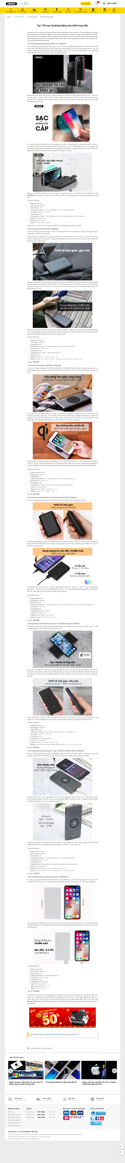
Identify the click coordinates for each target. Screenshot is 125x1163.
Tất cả (9, 17)
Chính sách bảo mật (14, 1123)
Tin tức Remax (19, 17)
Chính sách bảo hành (14, 1117)
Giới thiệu (11, 1112)
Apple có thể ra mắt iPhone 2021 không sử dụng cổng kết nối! (59, 1034)
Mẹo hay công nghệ (47, 17)
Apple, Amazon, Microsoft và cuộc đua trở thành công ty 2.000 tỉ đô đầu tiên (26, 1083)
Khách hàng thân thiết (14, 1120)
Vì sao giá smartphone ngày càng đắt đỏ (61, 1082)
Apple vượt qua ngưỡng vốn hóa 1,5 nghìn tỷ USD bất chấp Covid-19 (99, 1083)
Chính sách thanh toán (14, 1125)
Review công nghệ (47, 1048)
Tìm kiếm (87, 4)
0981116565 (41, 1112)
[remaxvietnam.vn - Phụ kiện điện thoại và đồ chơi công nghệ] (11, 3)
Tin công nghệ (32, 17)
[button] (10, 1070)
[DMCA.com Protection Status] (103, 1123)
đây (80, 225)
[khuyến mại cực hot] (62, 1018)
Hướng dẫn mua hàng (14, 1114)
